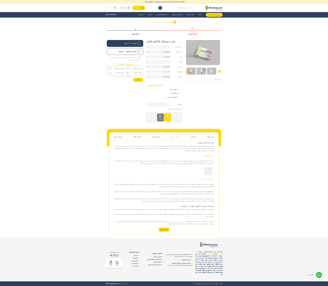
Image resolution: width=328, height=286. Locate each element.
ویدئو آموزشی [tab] (155, 137)
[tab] (192, 31)
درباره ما (150, 15)
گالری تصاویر (134, 261)
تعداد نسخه (179, 52)
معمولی (160, 119)
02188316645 (111, 15)
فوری (167, 119)
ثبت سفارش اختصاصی (162, 15)
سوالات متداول (190, 15)
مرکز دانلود (135, 264)
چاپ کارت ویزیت (172, 221)
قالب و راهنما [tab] (137, 137)
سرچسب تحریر (173, 89)
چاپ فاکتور (166, 22)
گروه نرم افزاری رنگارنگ (112, 284)
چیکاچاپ (207, 214)
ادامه (138, 80)
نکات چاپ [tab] (193, 137)
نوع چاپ (180, 77)
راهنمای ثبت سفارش (177, 15)
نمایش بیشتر (164, 230)
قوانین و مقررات (157, 257)
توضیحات (179, 72)
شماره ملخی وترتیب (172, 97)
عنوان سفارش (178, 47)
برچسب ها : (217, 79)
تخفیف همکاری (157, 262)
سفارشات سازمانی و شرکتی (154, 265)
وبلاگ (200, 15)
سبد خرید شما (123, 8)
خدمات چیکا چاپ (212, 15)
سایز (181, 67)
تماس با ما (141, 15)
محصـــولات (135, 258)
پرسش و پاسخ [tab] (118, 137)
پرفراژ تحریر (174, 93)
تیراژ (181, 57)
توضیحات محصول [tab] (175, 137)
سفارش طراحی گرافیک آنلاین (154, 259)
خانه (171, 22)
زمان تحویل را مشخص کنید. (174, 109)
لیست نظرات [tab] (210, 137)
